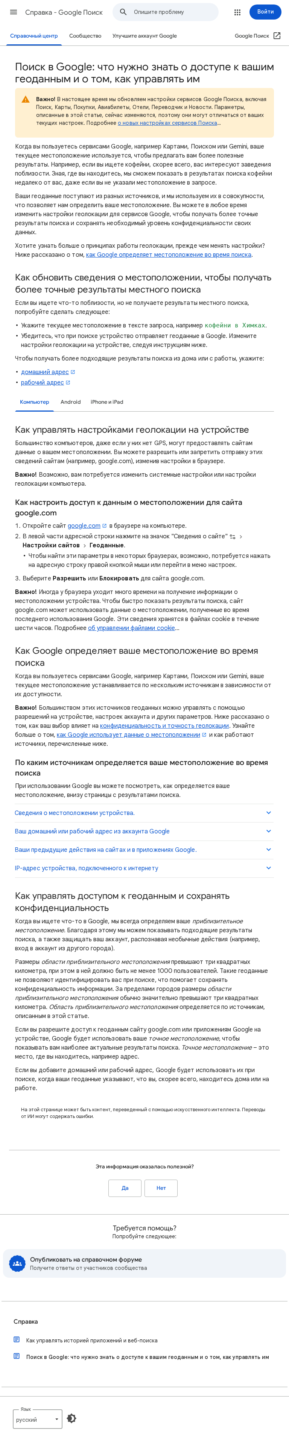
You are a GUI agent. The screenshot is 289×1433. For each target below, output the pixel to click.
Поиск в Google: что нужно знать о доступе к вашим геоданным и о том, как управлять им (147, 1357)
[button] (14, 12)
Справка (26, 1321)
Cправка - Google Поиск (64, 12)
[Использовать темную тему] (71, 1418)
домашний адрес (45, 372)
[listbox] (37, 1419)
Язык (26, 1409)
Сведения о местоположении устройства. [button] (75, 813)
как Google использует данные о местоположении (128, 735)
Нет (161, 1188)
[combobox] (176, 12)
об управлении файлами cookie (131, 628)
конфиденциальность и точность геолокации (164, 726)
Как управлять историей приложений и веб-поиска (92, 1340)
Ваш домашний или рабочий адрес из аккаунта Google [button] (92, 831)
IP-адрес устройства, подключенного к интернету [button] (86, 868)
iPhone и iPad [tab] (107, 402)
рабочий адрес (42, 382)
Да (125, 1188)
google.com (84, 526)
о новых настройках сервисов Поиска (167, 123)
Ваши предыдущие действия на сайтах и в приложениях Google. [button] (106, 850)
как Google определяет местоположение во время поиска (168, 255)
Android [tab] (71, 402)
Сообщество (85, 36)
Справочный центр (34, 36)
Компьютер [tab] (34, 402)
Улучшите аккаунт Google (145, 36)
